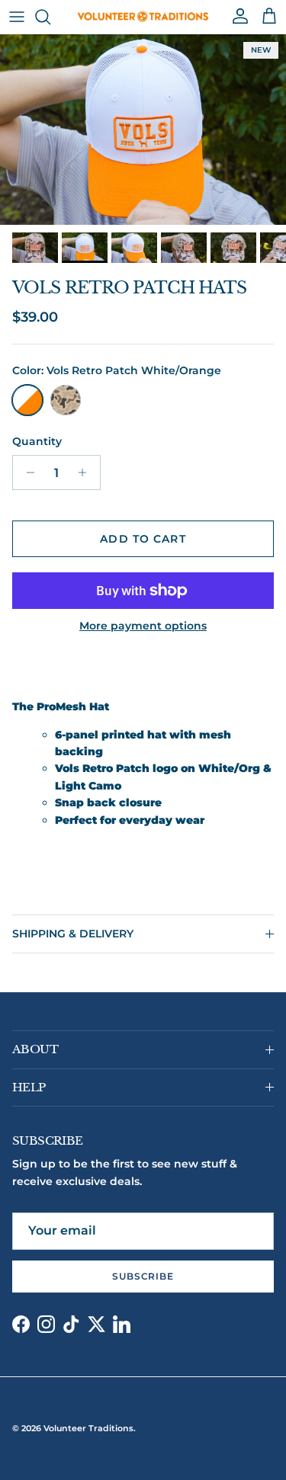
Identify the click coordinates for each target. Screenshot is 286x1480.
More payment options (143, 626)
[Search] (50, 17)
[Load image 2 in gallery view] (143, 129)
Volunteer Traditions (88, 1428)
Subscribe (143, 1276)
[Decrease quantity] (26, 472)
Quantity (37, 441)
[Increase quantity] (86, 472)
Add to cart (142, 539)
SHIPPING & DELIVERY (72, 933)
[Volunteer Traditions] (143, 17)
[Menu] (17, 17)
